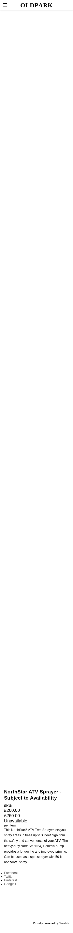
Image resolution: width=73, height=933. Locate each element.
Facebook (11, 873)
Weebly (64, 923)
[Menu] (5, 5)
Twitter (9, 876)
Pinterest (10, 880)
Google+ (10, 884)
